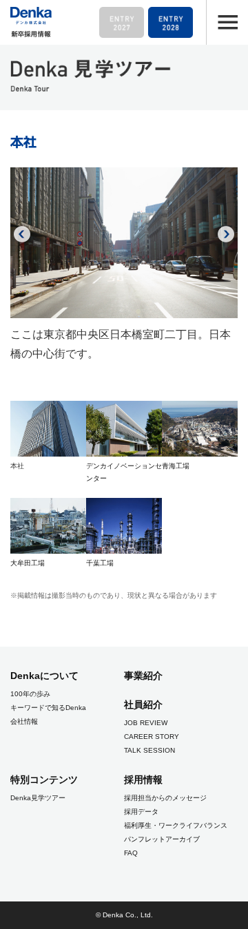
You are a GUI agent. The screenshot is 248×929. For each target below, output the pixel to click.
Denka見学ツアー (37, 798)
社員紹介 (143, 704)
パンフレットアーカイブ (162, 839)
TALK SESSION (149, 750)
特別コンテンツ (44, 779)
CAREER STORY (151, 736)
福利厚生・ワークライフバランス (175, 825)
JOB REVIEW (145, 723)
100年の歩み (30, 694)
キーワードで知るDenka (48, 707)
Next (226, 234)
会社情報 (24, 721)
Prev (22, 234)
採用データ (141, 811)
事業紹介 (143, 675)
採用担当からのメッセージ (165, 798)
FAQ (131, 853)
